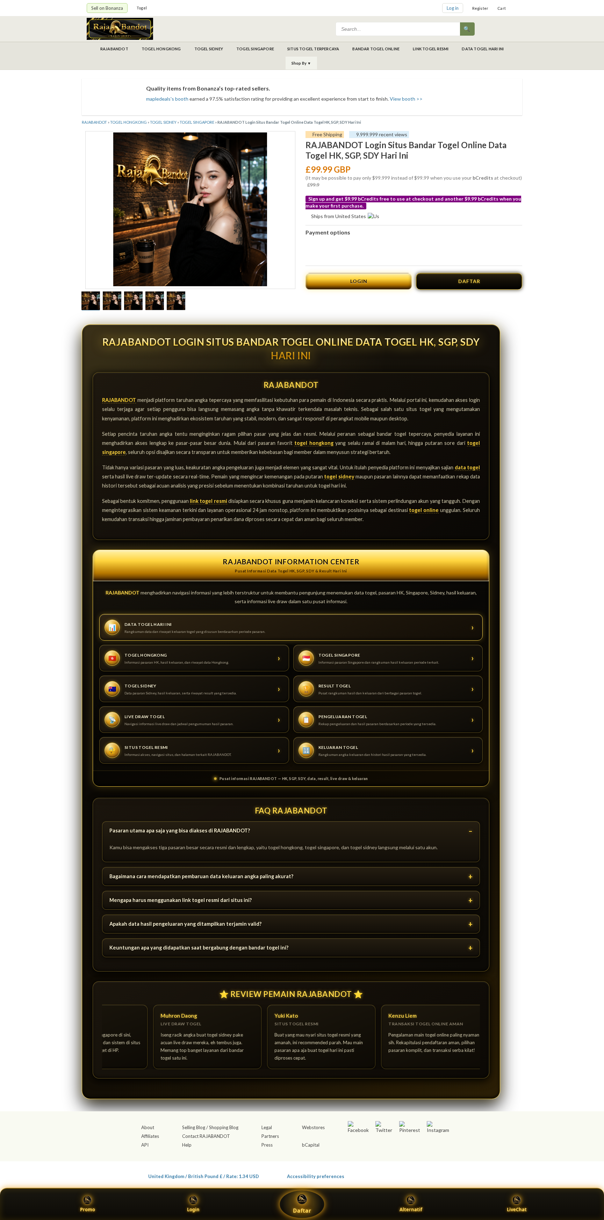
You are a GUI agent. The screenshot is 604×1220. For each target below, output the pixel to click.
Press (267, 1145)
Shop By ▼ (301, 63)
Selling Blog (193, 1127)
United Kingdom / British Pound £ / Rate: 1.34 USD (203, 1176)
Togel (142, 8)
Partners (270, 1136)
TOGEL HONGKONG (161, 48)
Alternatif (411, 1209)
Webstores (313, 1127)
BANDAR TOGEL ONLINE (376, 48)
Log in (453, 8)
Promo (87, 1209)
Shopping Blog (223, 1127)
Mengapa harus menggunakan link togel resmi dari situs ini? (180, 900)
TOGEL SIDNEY (208, 48)
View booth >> (406, 99)
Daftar (302, 1210)
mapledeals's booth (167, 99)
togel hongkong (313, 443)
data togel (467, 467)
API (145, 1145)
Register (480, 8)
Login (193, 1209)
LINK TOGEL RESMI (430, 48)
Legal (266, 1127)
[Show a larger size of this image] (90, 301)
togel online (424, 510)
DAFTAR (469, 281)
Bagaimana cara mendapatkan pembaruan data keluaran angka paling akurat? (201, 876)
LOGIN (358, 281)
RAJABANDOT (114, 48)
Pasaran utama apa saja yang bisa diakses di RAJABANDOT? (179, 830)
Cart (501, 8)
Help (187, 1145)
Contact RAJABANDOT (206, 1136)
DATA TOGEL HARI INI (483, 48)
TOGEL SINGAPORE (255, 48)
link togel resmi (208, 501)
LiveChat (517, 1209)
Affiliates (150, 1136)
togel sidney (339, 476)
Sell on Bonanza (107, 8)
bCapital (310, 1145)
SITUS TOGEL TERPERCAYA (313, 48)
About (147, 1127)
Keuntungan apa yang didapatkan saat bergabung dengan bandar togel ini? (198, 948)
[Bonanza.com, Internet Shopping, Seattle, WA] (415, 1175)
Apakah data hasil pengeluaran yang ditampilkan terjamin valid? (185, 924)
